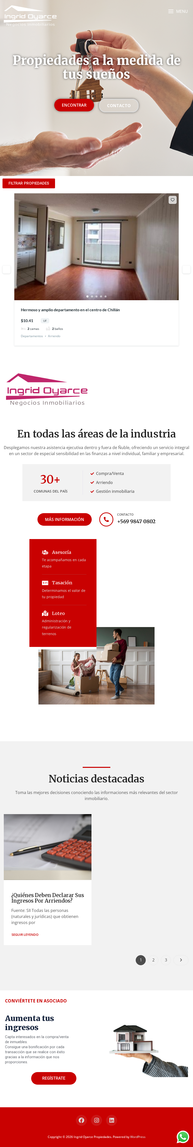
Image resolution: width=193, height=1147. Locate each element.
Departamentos (32, 336)
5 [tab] (106, 296)
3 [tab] (96, 296)
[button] (178, 11)
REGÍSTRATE (53, 1078)
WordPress (138, 1137)
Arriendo (54, 336)
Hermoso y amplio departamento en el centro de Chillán (70, 309)
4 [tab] (101, 296)
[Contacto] (106, 519)
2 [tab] (92, 296)
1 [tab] (87, 296)
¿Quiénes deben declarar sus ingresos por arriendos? (47, 898)
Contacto (125, 514)
